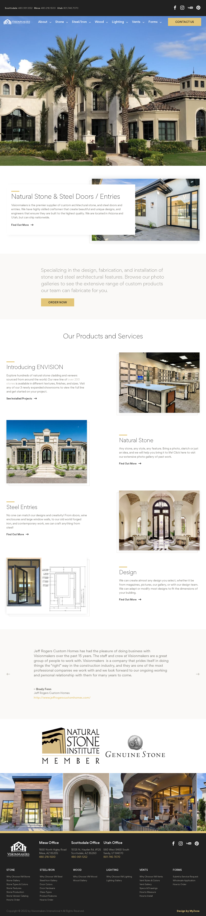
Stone (59, 22)
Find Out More (20, 225)
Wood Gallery (80, 880)
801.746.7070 (70, 7)
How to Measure (148, 892)
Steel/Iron (79, 22)
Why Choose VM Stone (18, 876)
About (42, 22)
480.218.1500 (48, 7)
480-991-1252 (79, 856)
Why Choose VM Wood (85, 876)
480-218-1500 (47, 856)
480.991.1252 (25, 7)
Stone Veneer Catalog (17, 896)
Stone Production (15, 892)
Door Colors (46, 884)
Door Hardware (47, 888)
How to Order (13, 899)
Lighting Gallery (114, 880)
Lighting (118, 22)
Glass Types (46, 892)
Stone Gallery (13, 880)
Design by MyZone (188, 911)
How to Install (146, 896)
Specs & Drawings (149, 888)
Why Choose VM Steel (51, 876)
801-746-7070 (111, 856)
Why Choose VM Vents (151, 876)
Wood (99, 22)
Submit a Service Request (185, 876)
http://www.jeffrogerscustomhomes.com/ (62, 698)
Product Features (48, 896)
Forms (153, 22)
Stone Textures (13, 888)
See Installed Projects (19, 398)
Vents (136, 22)
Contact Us (184, 22)
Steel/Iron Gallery (48, 880)
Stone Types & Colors (17, 884)
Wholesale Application (184, 880)
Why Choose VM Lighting (119, 876)
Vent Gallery (146, 884)
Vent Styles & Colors (150, 880)
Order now (57, 302)
